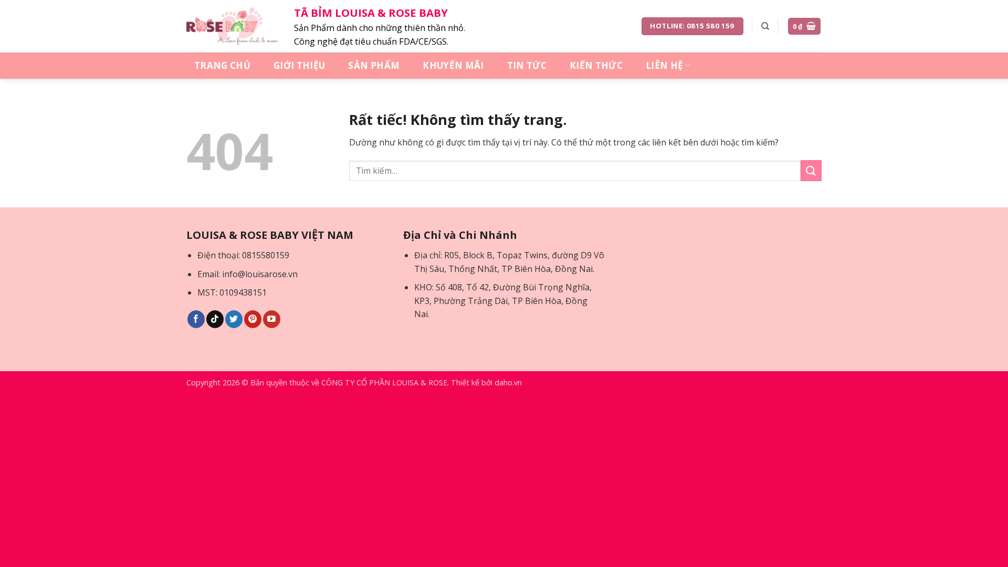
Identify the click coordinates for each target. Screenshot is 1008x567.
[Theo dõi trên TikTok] (215, 319)
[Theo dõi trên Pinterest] (252, 319)
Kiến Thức (596, 65)
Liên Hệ (664, 65)
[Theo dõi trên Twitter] (234, 319)
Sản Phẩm (374, 65)
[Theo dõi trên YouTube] (271, 319)
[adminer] (232, 26)
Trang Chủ (222, 65)
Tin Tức (527, 65)
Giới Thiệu (299, 65)
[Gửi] (811, 170)
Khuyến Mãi (453, 65)
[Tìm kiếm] (765, 26)
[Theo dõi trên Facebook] (196, 319)
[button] (804, 26)
